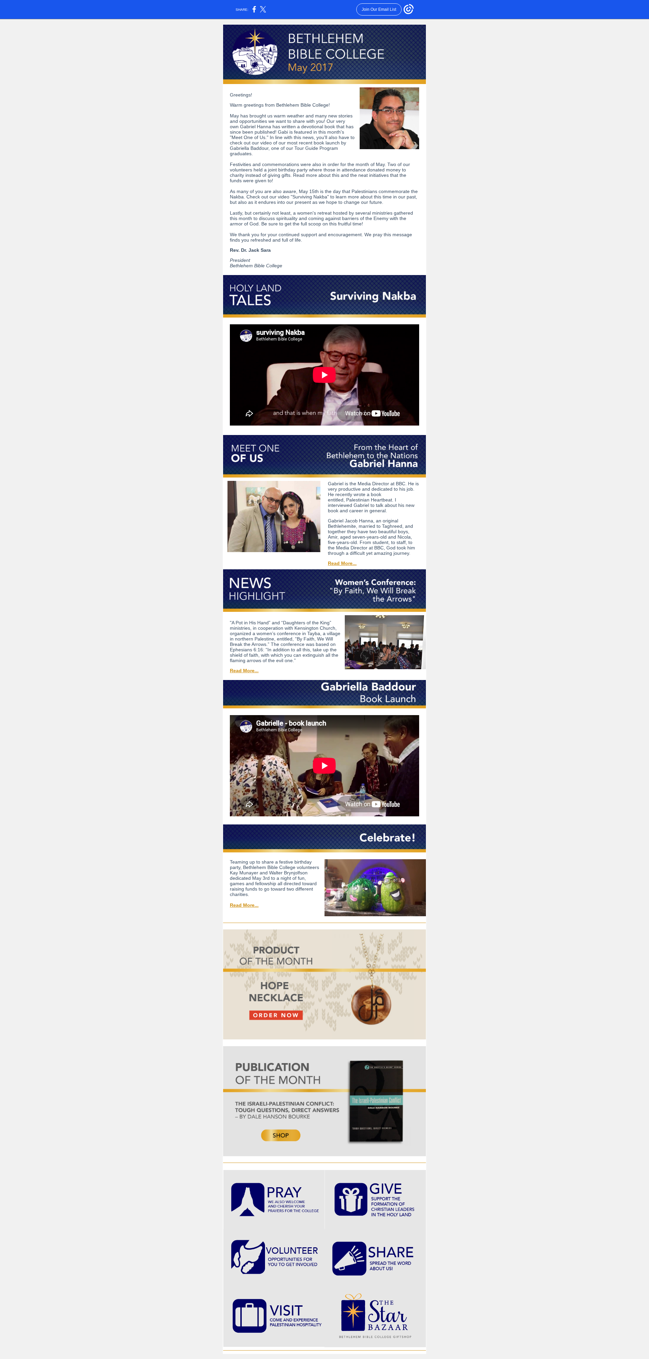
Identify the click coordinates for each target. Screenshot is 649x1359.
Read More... (342, 563)
